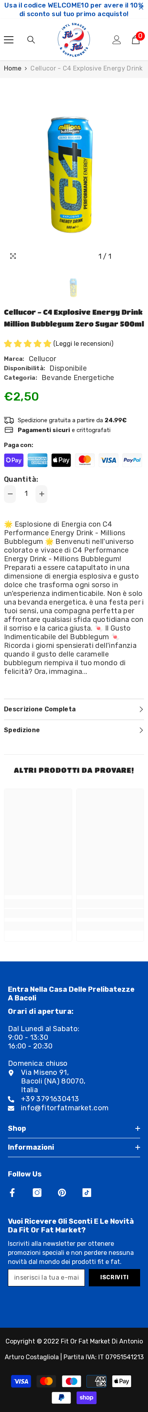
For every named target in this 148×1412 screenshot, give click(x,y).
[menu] (8, 40)
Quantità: (21, 479)
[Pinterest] (61, 1192)
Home (12, 68)
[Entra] (116, 39)
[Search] (31, 40)
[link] (38, 913)
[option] (74, 171)
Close (141, 8)
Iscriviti (114, 1277)
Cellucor (42, 358)
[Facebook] (12, 1192)
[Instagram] (37, 1192)
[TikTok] (86, 1192)
